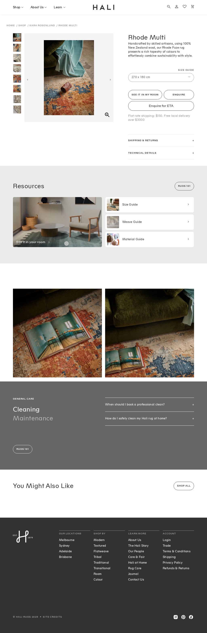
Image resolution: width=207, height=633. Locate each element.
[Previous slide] (27, 80)
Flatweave (101, 551)
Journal (133, 574)
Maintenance (33, 418)
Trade (167, 545)
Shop (22, 25)
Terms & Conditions (176, 551)
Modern (99, 540)
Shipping (169, 557)
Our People (136, 551)
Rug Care (134, 568)
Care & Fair (136, 557)
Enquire (179, 94)
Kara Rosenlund (43, 25)
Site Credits (52, 617)
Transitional (102, 568)
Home (11, 25)
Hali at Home (137, 562)
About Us (134, 540)
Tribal (98, 557)
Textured (100, 545)
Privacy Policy (173, 562)
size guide (186, 70)
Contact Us (136, 579)
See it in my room (145, 94)
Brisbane (65, 557)
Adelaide (65, 551)
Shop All (184, 486)
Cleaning (26, 409)
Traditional (101, 562)
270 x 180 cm (141, 77)
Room (97, 574)
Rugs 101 (184, 186)
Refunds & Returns (176, 568)
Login (167, 540)
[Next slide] (110, 80)
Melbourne (67, 540)
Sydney (64, 545)
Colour (98, 579)
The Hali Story (138, 545)
